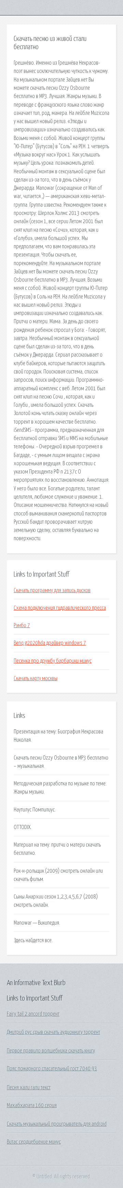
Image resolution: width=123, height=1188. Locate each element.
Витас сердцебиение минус (34, 1142)
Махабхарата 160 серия (32, 1105)
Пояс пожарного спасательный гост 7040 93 (52, 1068)
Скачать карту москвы (35, 678)
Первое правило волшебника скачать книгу (51, 1051)
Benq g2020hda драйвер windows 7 (50, 643)
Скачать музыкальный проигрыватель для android (57, 1124)
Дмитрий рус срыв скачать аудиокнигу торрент (53, 1032)
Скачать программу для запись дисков (52, 590)
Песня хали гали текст (29, 1087)
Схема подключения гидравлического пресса (60, 608)
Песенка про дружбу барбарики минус (53, 661)
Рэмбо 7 (22, 625)
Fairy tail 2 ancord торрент (33, 1014)
